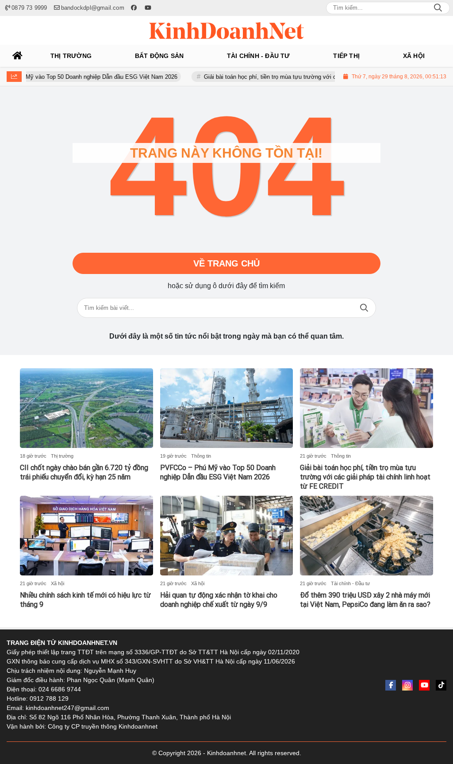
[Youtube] (424, 685)
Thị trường (62, 456)
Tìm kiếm (364, 308)
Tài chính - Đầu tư (350, 583)
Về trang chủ (226, 263)
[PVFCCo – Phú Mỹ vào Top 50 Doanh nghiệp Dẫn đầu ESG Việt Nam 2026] (226, 408)
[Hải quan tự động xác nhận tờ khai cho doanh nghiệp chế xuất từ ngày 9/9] (226, 535)
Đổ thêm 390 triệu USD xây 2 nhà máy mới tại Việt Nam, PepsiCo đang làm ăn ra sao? (365, 600)
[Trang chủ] (18, 56)
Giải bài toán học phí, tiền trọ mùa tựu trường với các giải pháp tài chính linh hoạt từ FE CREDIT (314, 76)
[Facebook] (390, 685)
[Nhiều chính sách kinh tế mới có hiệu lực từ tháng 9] (86, 535)
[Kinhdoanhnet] (226, 30)
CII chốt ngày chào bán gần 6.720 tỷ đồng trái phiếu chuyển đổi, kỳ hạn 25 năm (84, 472)
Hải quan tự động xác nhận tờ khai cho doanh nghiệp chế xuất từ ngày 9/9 (218, 600)
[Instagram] (407, 685)
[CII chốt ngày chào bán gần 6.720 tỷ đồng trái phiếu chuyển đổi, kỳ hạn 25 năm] (86, 408)
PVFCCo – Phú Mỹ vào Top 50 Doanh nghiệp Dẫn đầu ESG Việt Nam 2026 (218, 472)
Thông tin (201, 456)
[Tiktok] (441, 685)
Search (438, 8)
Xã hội (57, 583)
